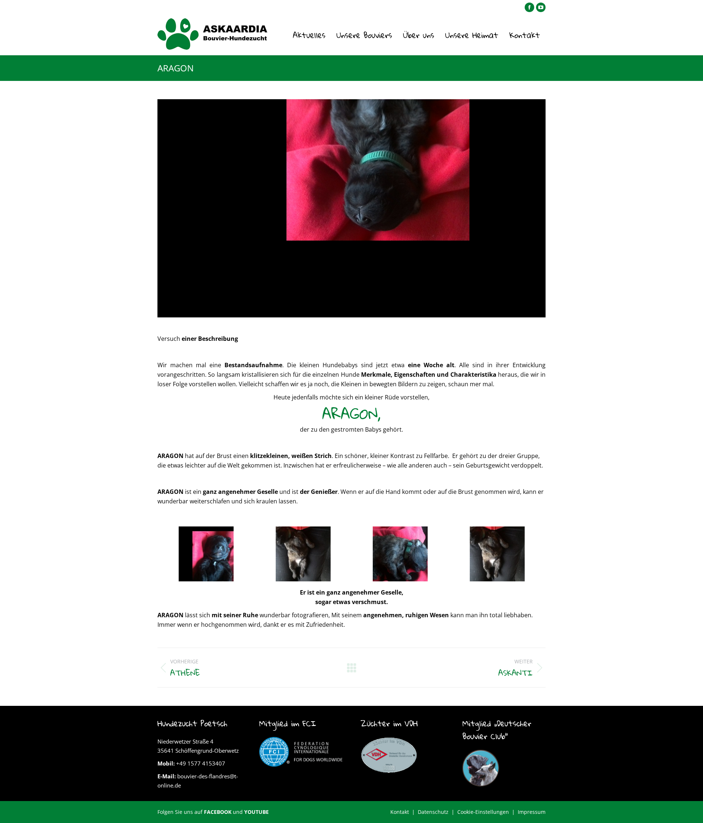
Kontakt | (404, 811)
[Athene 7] (206, 553)
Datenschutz (433, 811)
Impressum (532, 811)
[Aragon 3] (400, 553)
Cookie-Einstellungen (483, 811)
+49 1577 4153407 (200, 763)
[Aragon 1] (303, 553)
